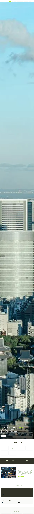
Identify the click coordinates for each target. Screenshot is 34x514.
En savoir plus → (21, 476)
